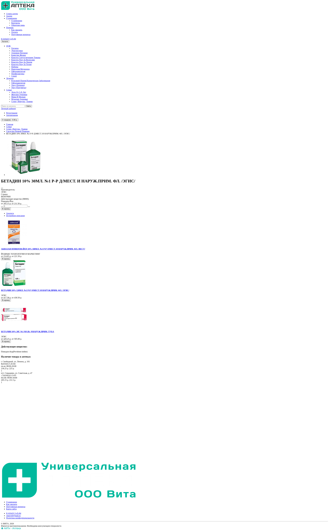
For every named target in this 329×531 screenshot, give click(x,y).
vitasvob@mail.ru (13, 516)
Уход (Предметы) (18, 88)
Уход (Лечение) (18, 85)
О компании (11, 18)
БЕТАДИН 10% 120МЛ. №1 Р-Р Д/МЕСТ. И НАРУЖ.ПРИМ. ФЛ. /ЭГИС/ (35, 290)
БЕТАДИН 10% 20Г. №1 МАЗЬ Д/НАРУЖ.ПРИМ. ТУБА (27, 331)
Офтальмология (18, 71)
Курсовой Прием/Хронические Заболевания (30, 81)
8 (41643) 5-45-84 (8, 39)
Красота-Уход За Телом (21, 64)
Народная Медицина (20, 69)
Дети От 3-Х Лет (18, 92)
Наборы (14, 67)
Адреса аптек (12, 14)
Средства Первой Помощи (18, 131)
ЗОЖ (8, 46)
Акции (9, 16)
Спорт (14, 76)
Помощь (9, 27)
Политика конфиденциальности (20, 518)
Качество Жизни (18, 55)
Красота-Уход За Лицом (21, 62)
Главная (9, 124)
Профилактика (17, 74)
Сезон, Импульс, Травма (22, 101)
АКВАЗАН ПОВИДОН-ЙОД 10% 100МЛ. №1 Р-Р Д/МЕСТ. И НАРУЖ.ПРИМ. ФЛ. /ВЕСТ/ (43, 249)
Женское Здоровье (19, 94)
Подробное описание (15, 216)
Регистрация (11, 113)
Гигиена (15, 48)
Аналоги (10, 213)
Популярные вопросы (20, 34)
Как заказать (16, 30)
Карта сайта (11, 509)
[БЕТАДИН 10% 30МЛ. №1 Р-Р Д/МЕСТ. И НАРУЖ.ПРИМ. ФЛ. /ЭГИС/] (25, 175)
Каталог (5, 41)
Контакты (15, 23)
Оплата (14, 32)
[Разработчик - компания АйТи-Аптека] (11, 529)
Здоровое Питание (19, 53)
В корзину (6, 209)
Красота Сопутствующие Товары (25, 57)
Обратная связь (18, 25)
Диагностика (17, 50)
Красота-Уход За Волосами (23, 60)
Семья (9, 90)
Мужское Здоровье (19, 99)
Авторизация (12, 115)
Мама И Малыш (18, 97)
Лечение (10, 78)
